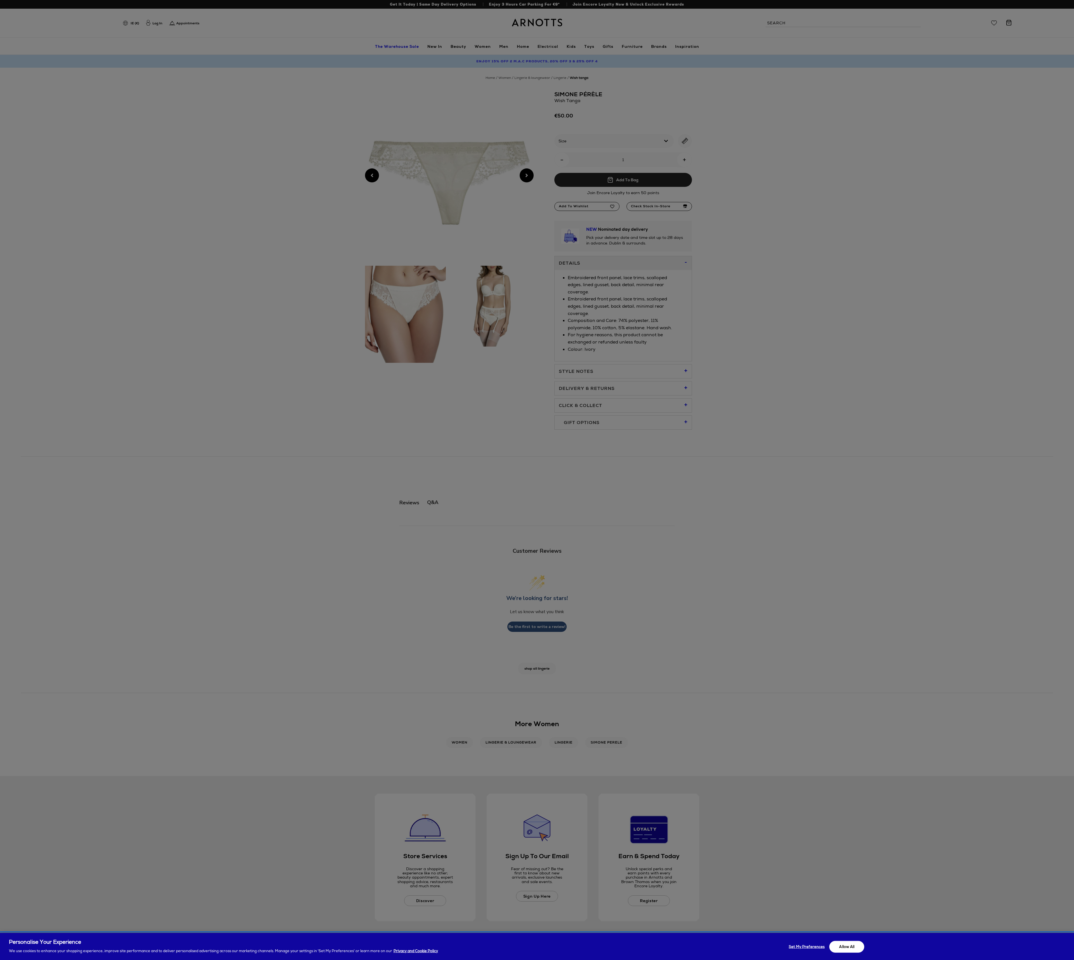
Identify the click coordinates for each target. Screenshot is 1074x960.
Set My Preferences (807, 946)
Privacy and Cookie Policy (416, 950)
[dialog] (537, 946)
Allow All (846, 946)
